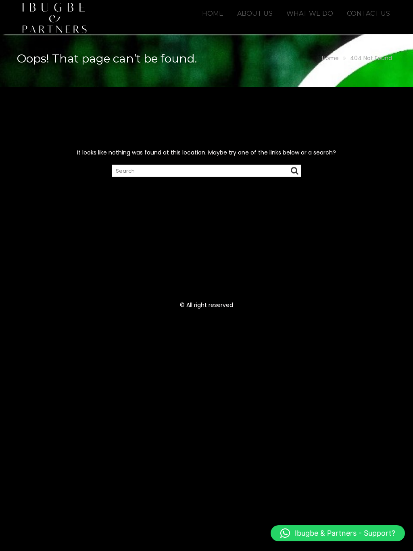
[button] (338, 533)
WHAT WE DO (309, 13)
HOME (212, 13)
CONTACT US (368, 13)
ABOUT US (255, 13)
